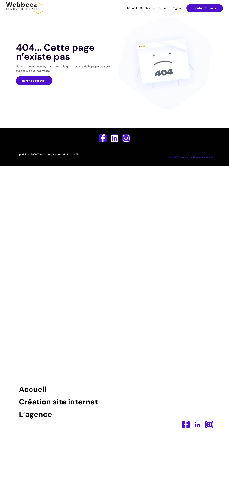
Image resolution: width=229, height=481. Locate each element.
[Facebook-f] (103, 138)
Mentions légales (178, 157)
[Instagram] (126, 138)
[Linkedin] (114, 138)
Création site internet (154, 8)
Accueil (132, 8)
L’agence (177, 8)
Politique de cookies (201, 157)
